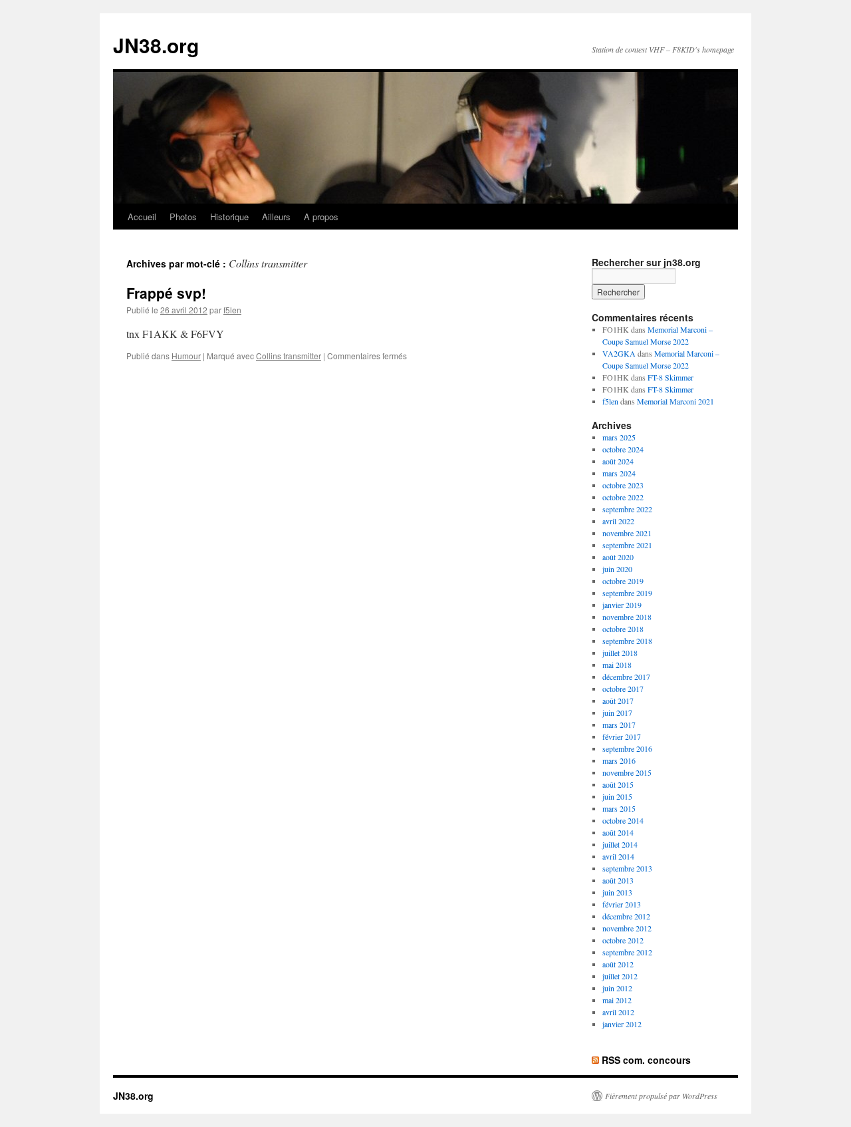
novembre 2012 (627, 928)
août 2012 (618, 964)
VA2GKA (619, 353)
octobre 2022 (623, 497)
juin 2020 (617, 569)
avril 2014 (618, 856)
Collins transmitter (288, 355)
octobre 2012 (623, 940)
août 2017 (618, 700)
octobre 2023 (623, 485)
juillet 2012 (620, 976)
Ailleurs (276, 216)
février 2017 (621, 736)
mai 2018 (617, 664)
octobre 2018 (623, 628)
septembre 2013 (627, 868)
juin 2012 (617, 988)
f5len (232, 309)
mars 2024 (619, 473)
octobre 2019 (623, 580)
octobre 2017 (623, 688)
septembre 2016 (627, 748)
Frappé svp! (166, 293)
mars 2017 (619, 724)
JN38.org (156, 45)
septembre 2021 (627, 545)
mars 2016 (619, 760)
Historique (229, 216)
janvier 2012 (622, 1024)
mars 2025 (619, 437)
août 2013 (618, 880)
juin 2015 (617, 796)
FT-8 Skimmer (670, 377)
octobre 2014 (623, 820)
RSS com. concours (646, 1059)
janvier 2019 (622, 604)
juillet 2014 (620, 844)
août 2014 (618, 832)
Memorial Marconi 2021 (675, 401)
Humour (186, 355)
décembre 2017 (626, 676)
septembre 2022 (627, 509)
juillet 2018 (620, 652)
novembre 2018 (627, 616)
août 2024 (618, 461)
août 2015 (618, 784)
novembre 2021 (627, 533)
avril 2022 (618, 521)
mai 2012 (617, 1000)
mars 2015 (619, 808)
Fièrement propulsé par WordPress (661, 1095)
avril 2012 (618, 1012)
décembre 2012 (626, 916)
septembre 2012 (627, 952)
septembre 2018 (627, 640)
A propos (321, 216)
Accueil (142, 216)
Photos (183, 216)
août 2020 (618, 557)
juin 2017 (617, 712)
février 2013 (621, 904)
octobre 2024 (623, 449)
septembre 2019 (627, 592)
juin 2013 (617, 892)
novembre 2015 (627, 772)
